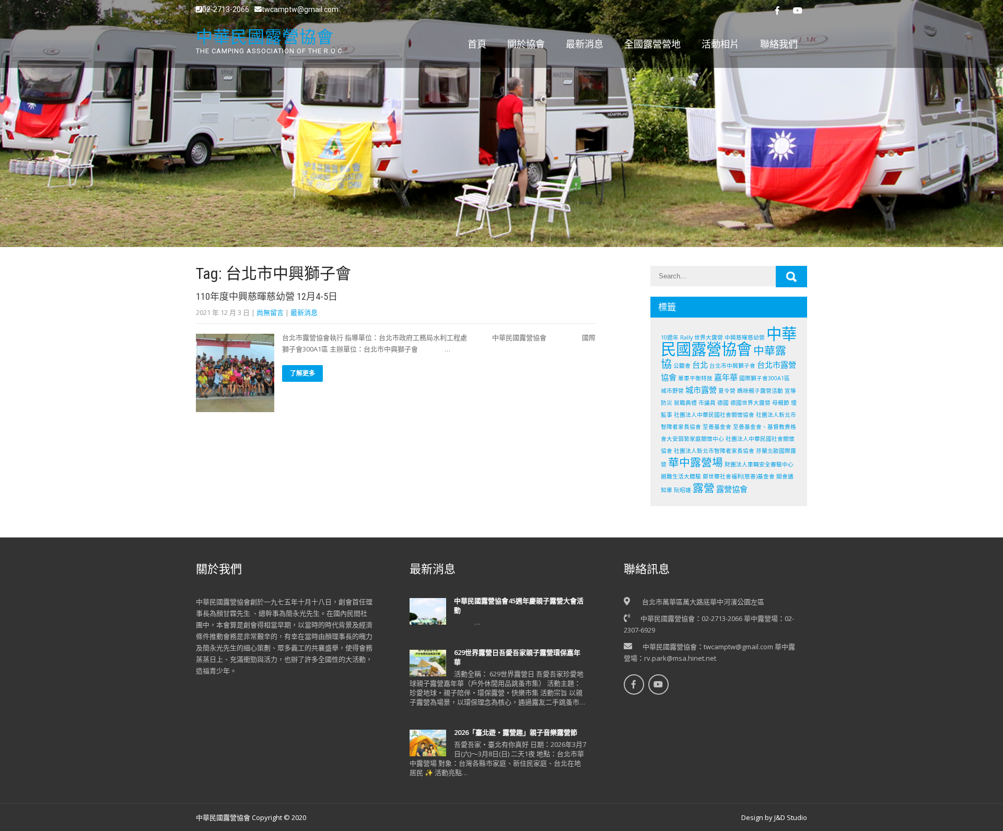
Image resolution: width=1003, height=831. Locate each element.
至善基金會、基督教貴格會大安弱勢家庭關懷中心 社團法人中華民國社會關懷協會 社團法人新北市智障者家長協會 (728, 438)
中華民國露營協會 (729, 341)
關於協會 (526, 44)
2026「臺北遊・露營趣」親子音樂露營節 (515, 732)
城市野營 (672, 390)
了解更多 (302, 373)
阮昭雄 (682, 490)
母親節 (780, 402)
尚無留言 (270, 312)
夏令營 (727, 390)
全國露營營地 (652, 44)
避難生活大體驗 (681, 476)
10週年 (670, 337)
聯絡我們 (779, 44)
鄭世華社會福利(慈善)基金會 (739, 476)
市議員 (707, 402)
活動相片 (720, 44)
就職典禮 (685, 402)
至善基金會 (717, 426)
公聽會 (682, 365)
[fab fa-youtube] (797, 10)
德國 (723, 402)
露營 (704, 488)
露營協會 (732, 489)
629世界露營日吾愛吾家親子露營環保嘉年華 (517, 657)
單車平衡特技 (695, 378)
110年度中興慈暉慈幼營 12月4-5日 (266, 296)
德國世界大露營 (750, 402)
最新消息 (584, 44)
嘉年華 (726, 377)
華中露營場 (695, 462)
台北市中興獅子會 (732, 365)
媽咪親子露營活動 (760, 390)
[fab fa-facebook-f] (777, 10)
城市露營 (701, 389)
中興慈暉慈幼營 (745, 337)
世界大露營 (708, 337)
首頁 (477, 44)
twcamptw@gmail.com (300, 9)
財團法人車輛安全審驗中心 (759, 464)
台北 (700, 364)
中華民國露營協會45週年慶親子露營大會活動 (519, 605)
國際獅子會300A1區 (764, 378)
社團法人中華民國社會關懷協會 (714, 414)
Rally (686, 337)
